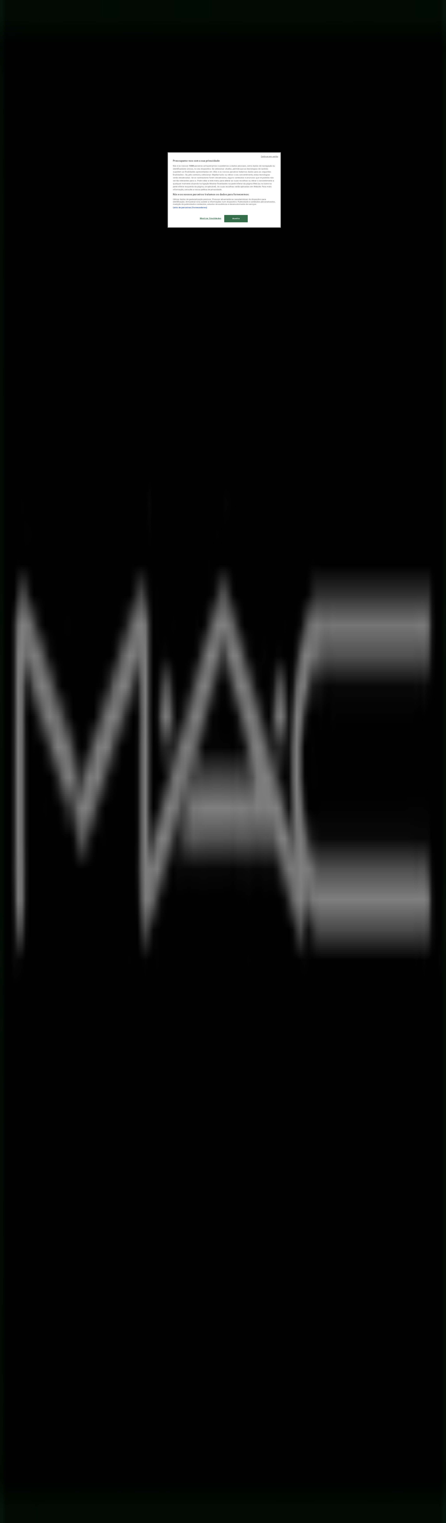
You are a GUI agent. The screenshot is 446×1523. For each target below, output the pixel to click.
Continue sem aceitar (269, 156)
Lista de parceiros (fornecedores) (190, 207)
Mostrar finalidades (210, 218)
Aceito (236, 218)
